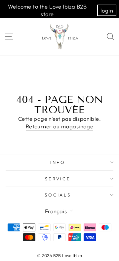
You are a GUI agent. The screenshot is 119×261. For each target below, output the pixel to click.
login (106, 10)
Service (58, 178)
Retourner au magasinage (60, 126)
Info (58, 162)
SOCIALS (58, 194)
